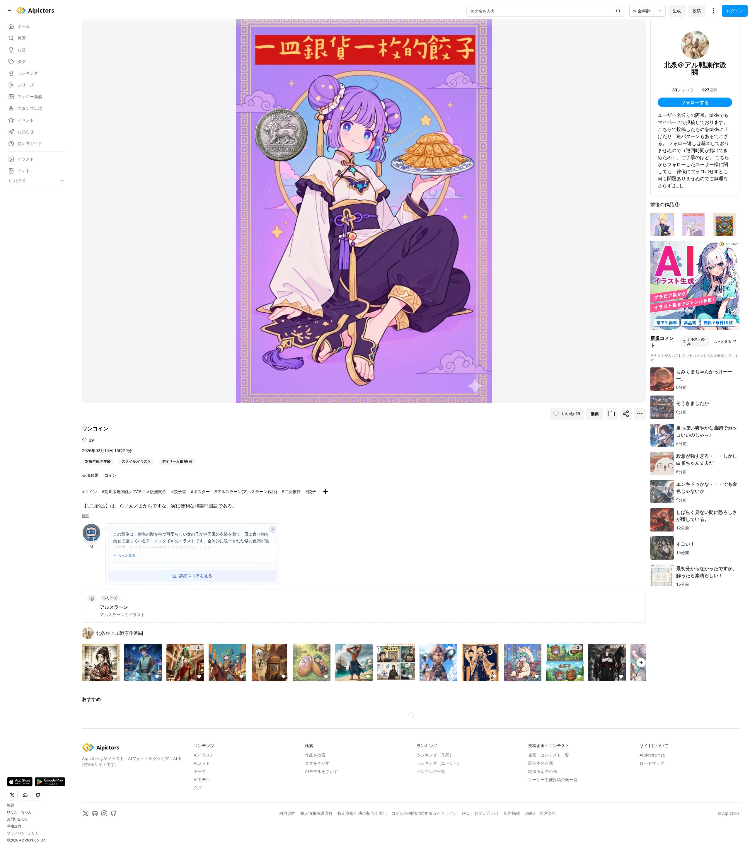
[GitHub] (113, 813)
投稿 (697, 10)
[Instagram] (104, 813)
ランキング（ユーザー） (439, 763)
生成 (677, 10)
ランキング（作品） (435, 755)
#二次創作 (291, 491)
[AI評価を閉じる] (272, 529)
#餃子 (310, 491)
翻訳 (85, 515)
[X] (85, 813)
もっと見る (126, 555)
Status (530, 813)
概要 (10, 805)
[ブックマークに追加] (612, 414)
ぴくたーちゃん (19, 812)
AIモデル (202, 779)
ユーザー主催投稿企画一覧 (552, 779)
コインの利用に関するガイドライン (424, 813)
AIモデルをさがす (321, 771)
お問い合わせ (17, 819)
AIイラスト (204, 755)
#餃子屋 (178, 491)
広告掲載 (512, 813)
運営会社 (548, 813)
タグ (198, 788)
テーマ (200, 771)
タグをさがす (317, 763)
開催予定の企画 (542, 771)
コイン (110, 475)
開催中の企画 (540, 763)
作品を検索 (315, 755)
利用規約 (14, 826)
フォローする (695, 102)
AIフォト (202, 763)
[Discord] (94, 813)
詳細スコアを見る (195, 575)
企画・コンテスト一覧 (548, 755)
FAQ (466, 813)
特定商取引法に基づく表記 (362, 813)
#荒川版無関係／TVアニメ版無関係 (134, 491)
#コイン (89, 491)
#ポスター (200, 491)
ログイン (735, 10)
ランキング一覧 (431, 771)
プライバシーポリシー (24, 833)
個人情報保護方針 (316, 813)
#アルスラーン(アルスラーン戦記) (245, 491)
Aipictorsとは (652, 755)
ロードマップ (652, 763)
